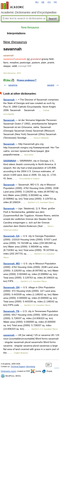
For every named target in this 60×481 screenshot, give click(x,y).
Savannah (9, 99)
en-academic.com (13, 5)
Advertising (30, 366)
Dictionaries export (8, 371)
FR (55, 2)
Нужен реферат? (26, 80)
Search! (53, 18)
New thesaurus (30, 27)
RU (36, 2)
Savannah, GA (11, 236)
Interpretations (16, 33)
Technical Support (18, 366)
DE (43, 2)
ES (49, 2)
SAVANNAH (9, 160)
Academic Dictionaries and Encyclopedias (28, 12)
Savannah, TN (11, 311)
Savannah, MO (11, 263)
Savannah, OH (11, 287)
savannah (8, 335)
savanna (12, 85)
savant (50, 85)
